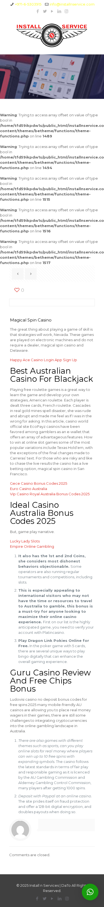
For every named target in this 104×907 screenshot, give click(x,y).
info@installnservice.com (72, 4)
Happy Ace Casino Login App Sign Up (43, 360)
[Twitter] (45, 11)
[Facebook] (37, 11)
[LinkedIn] (59, 11)
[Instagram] (66, 11)
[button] (90, 892)
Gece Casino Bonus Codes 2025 (38, 483)
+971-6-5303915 (28, 4)
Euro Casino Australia (28, 488)
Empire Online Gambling (32, 546)
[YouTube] (52, 11)
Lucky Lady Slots (25, 541)
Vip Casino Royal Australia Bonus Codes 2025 (50, 494)
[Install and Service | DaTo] (52, 35)
